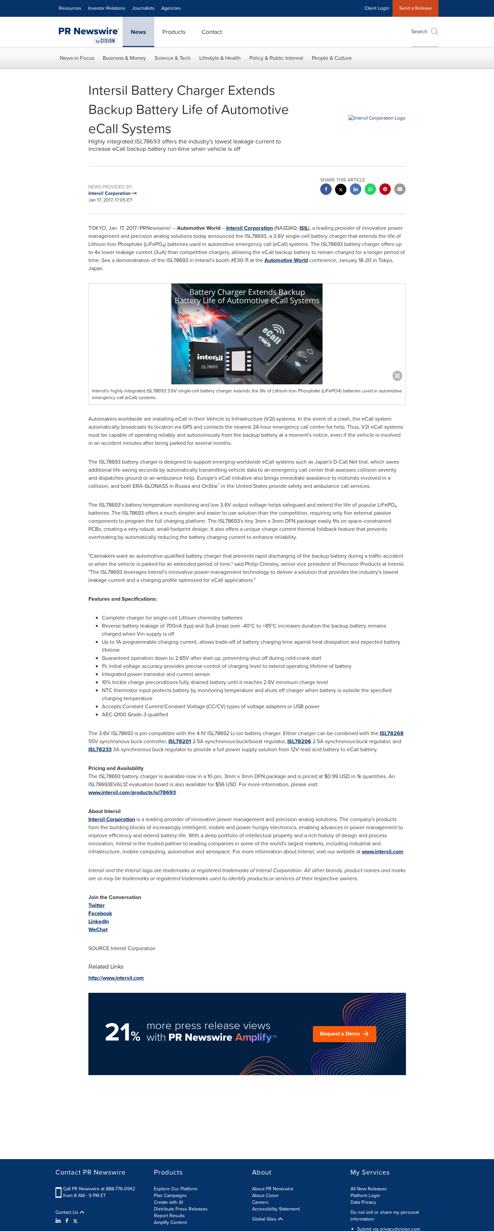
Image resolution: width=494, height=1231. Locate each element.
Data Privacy (363, 1202)
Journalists (143, 8)
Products (174, 32)
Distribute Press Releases (181, 1209)
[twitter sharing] (340, 190)
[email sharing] (400, 190)
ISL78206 (299, 741)
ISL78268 (392, 733)
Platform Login (365, 1195)
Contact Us (67, 1212)
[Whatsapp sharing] (370, 190)
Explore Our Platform (175, 1188)
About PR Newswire (272, 1188)
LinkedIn (98, 921)
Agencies (171, 8)
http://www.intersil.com (116, 978)
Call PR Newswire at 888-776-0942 (99, 1188)
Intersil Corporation (249, 228)
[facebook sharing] (326, 190)
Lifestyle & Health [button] (220, 58)
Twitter (96, 905)
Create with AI (168, 1202)
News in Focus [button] (77, 58)
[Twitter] (75, 1221)
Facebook (100, 913)
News (138, 32)
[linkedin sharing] (355, 190)
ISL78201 (179, 741)
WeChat (98, 929)
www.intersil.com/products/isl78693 (132, 792)
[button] (247, 334)
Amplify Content (170, 1222)
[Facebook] (67, 1221)
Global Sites (265, 1219)
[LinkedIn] (59, 1221)
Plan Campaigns (170, 1195)
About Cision (265, 1195)
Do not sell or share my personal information (385, 1216)
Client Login (377, 8)
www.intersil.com (382, 851)
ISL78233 (100, 749)
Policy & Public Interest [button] (276, 58)
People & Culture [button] (332, 58)
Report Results (169, 1215)
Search (419, 31)
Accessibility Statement (276, 1209)
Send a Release (415, 8)
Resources (70, 8)
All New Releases (369, 1188)
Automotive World (286, 260)
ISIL (303, 228)
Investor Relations (106, 8)
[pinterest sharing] (385, 190)
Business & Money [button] (124, 58)
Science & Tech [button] (173, 58)
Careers (260, 1202)
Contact (212, 32)
